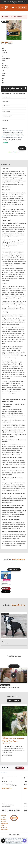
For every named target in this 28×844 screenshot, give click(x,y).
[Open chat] (25, 840)
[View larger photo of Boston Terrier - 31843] (9, 573)
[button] (6, 573)
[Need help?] (3, 840)
